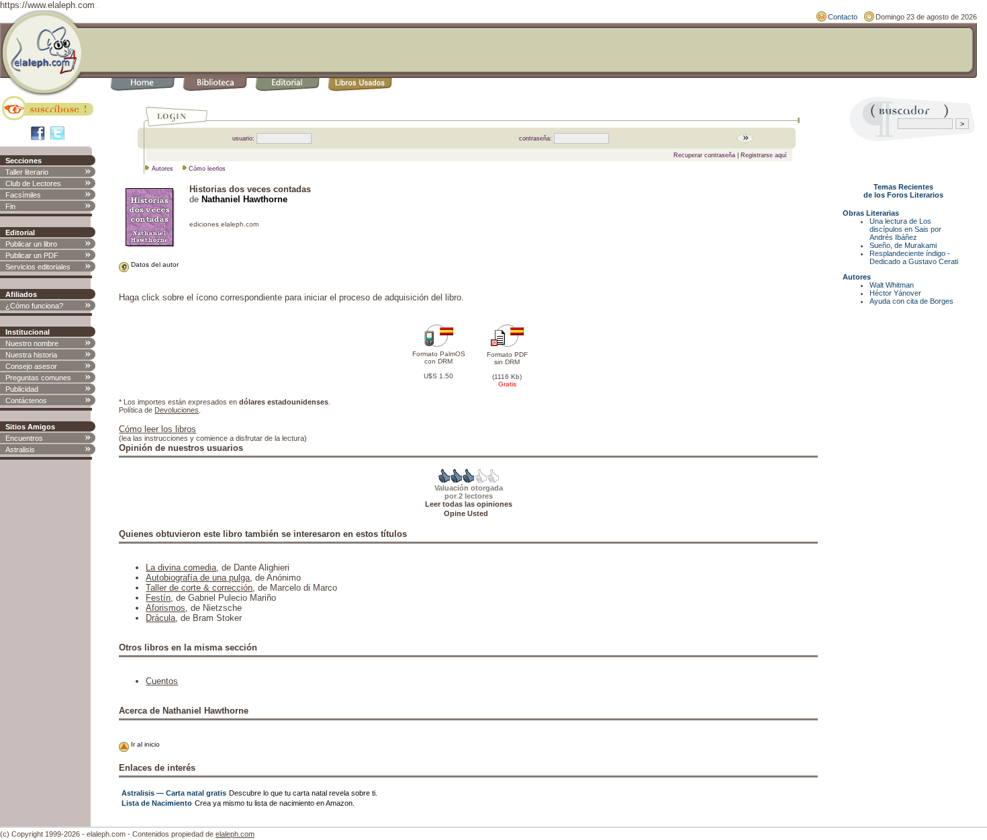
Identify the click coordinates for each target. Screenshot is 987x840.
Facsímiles (23, 195)
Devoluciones (176, 410)
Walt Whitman (891, 285)
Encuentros (24, 438)
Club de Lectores (33, 183)
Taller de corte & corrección (199, 588)
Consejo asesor (31, 366)
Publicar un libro (31, 244)
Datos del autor (154, 264)
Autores (162, 168)
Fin (10, 206)
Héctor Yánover (895, 293)
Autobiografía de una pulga (198, 578)
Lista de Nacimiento (157, 803)
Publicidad (21, 389)
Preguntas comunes (38, 378)
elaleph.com (235, 834)
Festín (158, 598)
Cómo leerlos (207, 168)
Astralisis (20, 450)
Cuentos (162, 681)
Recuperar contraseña (704, 155)
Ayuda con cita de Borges (911, 301)
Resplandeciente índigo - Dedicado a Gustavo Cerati (913, 257)
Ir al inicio (144, 744)
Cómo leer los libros (157, 429)
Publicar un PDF (31, 255)
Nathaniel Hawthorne (244, 199)
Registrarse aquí (764, 155)
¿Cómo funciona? (34, 306)
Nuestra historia (31, 355)
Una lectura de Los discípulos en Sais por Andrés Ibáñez (905, 229)
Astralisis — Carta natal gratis (174, 793)
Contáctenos (26, 400)
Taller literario (26, 172)
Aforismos (165, 608)
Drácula (160, 618)
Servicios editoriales (37, 267)
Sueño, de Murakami (903, 245)
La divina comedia (181, 567)
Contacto (842, 17)
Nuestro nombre (31, 343)
